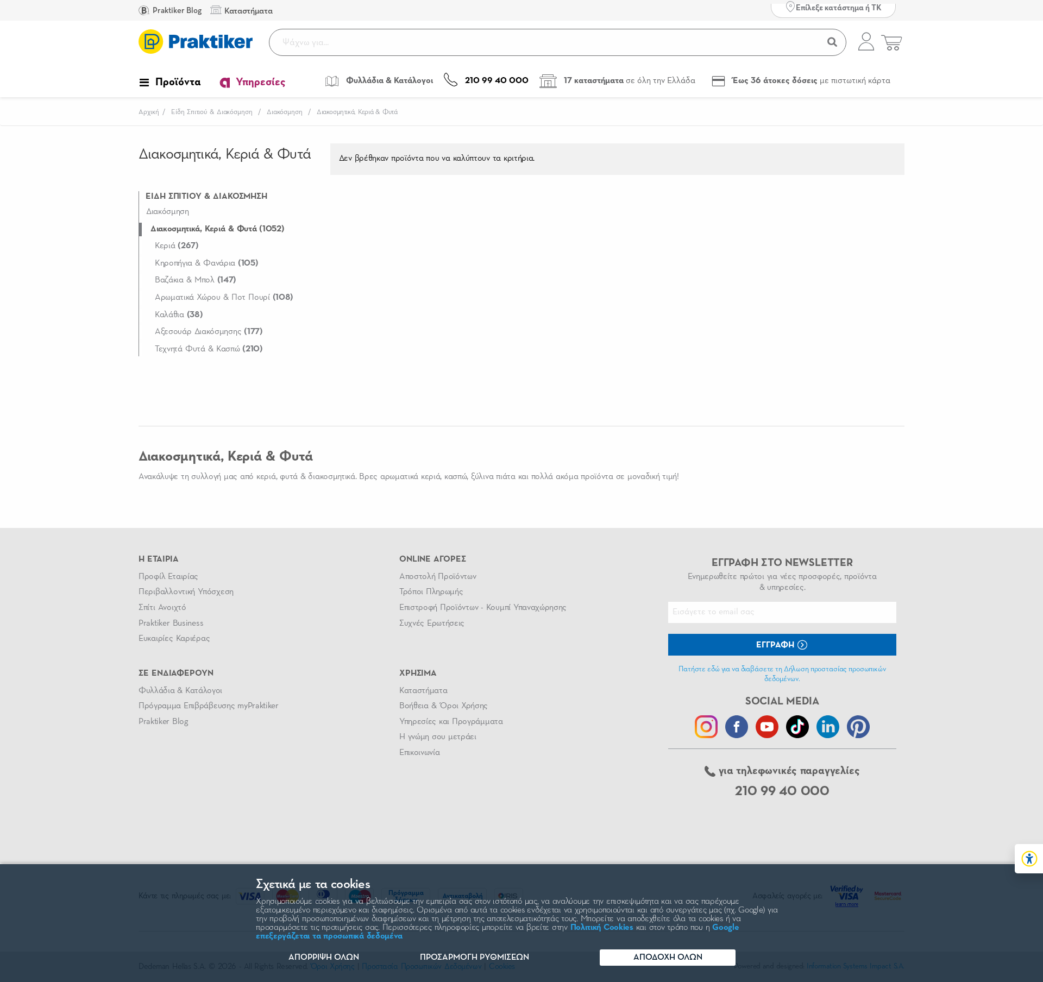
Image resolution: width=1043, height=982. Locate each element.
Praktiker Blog (176, 11)
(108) (224, 297)
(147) (195, 280)
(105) (207, 263)
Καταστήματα (423, 691)
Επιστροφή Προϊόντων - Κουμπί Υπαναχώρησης (483, 607)
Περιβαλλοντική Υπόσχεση (186, 592)
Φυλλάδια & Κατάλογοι (180, 691)
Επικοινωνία (419, 752)
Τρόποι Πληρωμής (431, 592)
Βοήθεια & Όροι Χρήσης (443, 706)
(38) (179, 315)
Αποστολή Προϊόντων (437, 576)
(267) (177, 246)
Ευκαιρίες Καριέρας (174, 638)
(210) (209, 349)
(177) (209, 332)
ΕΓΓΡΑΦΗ (776, 645)
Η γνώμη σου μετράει (437, 737)
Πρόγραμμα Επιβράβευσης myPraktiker (209, 706)
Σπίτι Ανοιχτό (162, 607)
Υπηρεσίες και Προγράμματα (451, 721)
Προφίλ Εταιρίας (168, 576)
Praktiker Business (171, 623)
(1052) (217, 229)
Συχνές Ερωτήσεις (431, 623)
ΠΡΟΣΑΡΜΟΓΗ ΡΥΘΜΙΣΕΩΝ (474, 957)
